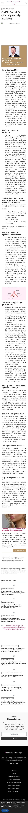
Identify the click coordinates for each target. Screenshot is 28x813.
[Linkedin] (17, 763)
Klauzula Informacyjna (14, 779)
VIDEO (16, 646)
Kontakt (14, 773)
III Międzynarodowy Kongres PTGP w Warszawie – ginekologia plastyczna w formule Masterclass (13, 592)
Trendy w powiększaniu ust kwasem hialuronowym (13, 530)
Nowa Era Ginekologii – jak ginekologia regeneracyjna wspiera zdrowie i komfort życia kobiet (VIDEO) (13, 650)
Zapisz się (14, 738)
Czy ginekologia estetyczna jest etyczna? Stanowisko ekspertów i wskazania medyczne (11, 606)
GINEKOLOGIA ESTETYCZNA (8, 8)
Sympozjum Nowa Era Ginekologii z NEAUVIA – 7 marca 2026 (12, 676)
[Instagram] (14, 763)
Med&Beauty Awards (14, 785)
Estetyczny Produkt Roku (14, 782)
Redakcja (14, 770)
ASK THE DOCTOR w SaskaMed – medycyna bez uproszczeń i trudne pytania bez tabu (12, 689)
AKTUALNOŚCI (5, 673)
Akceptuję (5, 810)
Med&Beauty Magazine (14, 788)
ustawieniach (17, 807)
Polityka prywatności (14, 776)
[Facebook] (11, 763)
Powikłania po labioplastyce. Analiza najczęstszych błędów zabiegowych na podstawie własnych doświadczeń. (13, 702)
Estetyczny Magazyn (13, 791)
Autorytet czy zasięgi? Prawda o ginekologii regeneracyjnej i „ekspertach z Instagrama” (13, 663)
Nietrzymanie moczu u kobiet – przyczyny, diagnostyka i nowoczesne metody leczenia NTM (13, 619)
